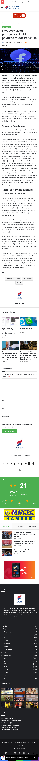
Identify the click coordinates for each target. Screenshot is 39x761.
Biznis (6, 635)
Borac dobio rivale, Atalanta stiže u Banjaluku (24, 551)
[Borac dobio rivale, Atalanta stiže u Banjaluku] (7, 552)
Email (4, 408)
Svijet (5, 678)
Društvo (6, 667)
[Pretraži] (37, 8)
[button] (19, 470)
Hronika (6, 670)
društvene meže (14, 279)
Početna (5, 23)
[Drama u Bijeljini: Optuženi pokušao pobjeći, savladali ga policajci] (7, 535)
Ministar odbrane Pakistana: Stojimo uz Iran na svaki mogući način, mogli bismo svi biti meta (9, 355)
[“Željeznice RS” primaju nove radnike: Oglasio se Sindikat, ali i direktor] (19, 691)
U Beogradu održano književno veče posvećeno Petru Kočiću (24, 542)
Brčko (6, 664)
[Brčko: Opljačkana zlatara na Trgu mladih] (32, 698)
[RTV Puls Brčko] (12, 7)
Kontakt (23, 748)
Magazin (11, 23)
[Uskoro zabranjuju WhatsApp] (28, 321)
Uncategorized (7, 655)
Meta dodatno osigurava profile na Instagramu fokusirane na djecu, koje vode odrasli (10, 331)
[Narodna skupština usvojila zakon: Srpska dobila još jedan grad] (19, 698)
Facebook (28, 279)
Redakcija (7, 42)
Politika (6, 672)
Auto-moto (7, 632)
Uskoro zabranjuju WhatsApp (26, 329)
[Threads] (33, 753)
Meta (20, 283)
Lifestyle (6, 640)
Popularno (19, 526)
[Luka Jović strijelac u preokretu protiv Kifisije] (7, 705)
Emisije (5, 626)
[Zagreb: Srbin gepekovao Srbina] (7, 691)
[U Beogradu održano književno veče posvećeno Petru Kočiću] (7, 544)
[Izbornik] (2, 8)
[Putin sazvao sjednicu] (19, 705)
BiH (5, 661)
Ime (3, 400)
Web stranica (5, 416)
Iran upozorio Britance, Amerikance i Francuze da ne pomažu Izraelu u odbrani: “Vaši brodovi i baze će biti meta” (28, 355)
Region (6, 675)
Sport (4, 652)
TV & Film (7, 646)
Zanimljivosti (8, 649)
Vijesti (4, 658)
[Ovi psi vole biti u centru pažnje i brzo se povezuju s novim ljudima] (32, 691)
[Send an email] (10, 42)
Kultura (6, 638)
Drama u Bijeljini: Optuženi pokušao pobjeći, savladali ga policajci (24, 534)
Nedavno (6, 526)
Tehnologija (18, 23)
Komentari (32, 526)
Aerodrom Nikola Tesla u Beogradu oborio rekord (19, 2)
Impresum (17, 748)
